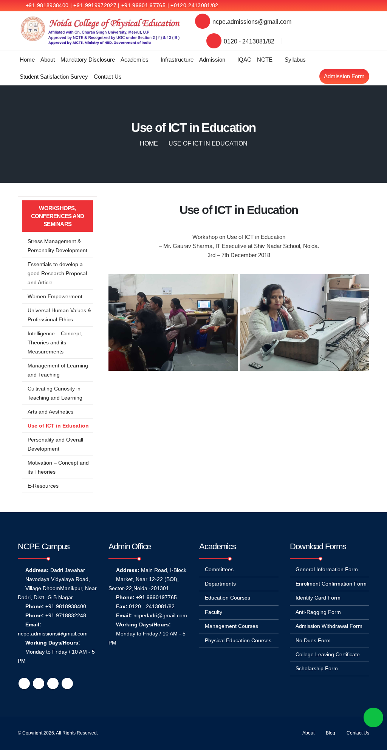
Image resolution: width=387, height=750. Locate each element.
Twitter (38, 683)
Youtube (53, 683)
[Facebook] (326, 5)
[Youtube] (351, 5)
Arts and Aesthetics (50, 412)
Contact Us (108, 76)
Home (27, 59)
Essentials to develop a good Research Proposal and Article (57, 273)
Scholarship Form (317, 668)
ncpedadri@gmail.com (160, 615)
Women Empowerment (55, 296)
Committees (219, 569)
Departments (220, 584)
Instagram (67, 683)
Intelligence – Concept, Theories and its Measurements (55, 342)
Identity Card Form (318, 598)
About (47, 59)
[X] (338, 5)
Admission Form (344, 76)
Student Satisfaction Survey (54, 76)
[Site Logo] (101, 30)
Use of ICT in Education (58, 426)
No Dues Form (313, 640)
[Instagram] (363, 5)
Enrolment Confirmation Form (331, 584)
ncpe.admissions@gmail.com (251, 21)
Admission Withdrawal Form (329, 626)
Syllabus (295, 59)
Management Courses (231, 626)
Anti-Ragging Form (318, 612)
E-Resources (43, 486)
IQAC (244, 59)
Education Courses (227, 598)
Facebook (24, 683)
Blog (330, 733)
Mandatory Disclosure (87, 59)
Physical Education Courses (238, 640)
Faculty (213, 612)
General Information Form (327, 569)
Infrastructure (177, 59)
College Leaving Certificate (328, 654)
